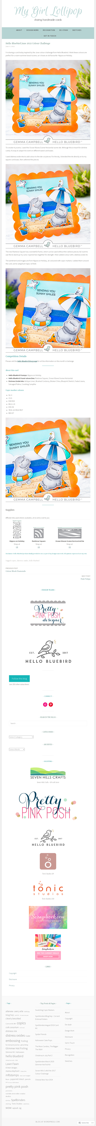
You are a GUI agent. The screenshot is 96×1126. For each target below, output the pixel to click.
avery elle (18, 1011)
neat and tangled (25, 1076)
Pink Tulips (85, 577)
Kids (16, 1060)
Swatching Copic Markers (44, 1010)
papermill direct (17, 1079)
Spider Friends (40, 1034)
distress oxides (22, 561)
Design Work (32, 30)
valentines (26, 1104)
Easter (28, 1036)
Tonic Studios (17, 1103)
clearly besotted (13, 1018)
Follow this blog (19, 678)
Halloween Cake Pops (43, 1040)
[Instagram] (45, 704)
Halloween (20, 1052)
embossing (13, 1041)
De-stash (63, 30)
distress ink (11, 1031)
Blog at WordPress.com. (48, 1122)
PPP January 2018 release (12, 1082)
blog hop (10, 1015)
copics (13, 561)
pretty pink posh (17, 1086)
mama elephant (12, 1071)
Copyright (12, 973)
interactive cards (10, 1060)
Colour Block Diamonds (16, 569)
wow (8, 1108)
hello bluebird (34, 561)
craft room (22, 1027)
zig (20, 1108)
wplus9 (15, 1108)
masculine (23, 1071)
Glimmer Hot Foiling (17, 1048)
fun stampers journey (13, 1045)
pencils (27, 1079)
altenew (9, 1011)
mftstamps (12, 1075)
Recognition (49, 30)
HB (17, 547)
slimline (8, 1100)
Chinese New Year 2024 (44, 1079)
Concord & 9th (11, 1023)
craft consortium (12, 1027)
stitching (8, 1104)
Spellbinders (18, 1100)
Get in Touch (50, 36)
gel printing (24, 1045)
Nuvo (7, 1079)
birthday (27, 1012)
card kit (17, 1015)
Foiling (24, 1041)
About (19, 30)
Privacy (12, 985)
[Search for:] (48, 723)
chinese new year (24, 1015)
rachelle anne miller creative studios (15, 1094)
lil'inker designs (11, 1067)
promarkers (9, 1091)
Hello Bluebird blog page (27, 361)
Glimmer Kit (10, 1052)
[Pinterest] (51, 704)
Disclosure (13, 979)
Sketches (76, 30)
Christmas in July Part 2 (43, 1055)
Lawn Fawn (12, 1064)
